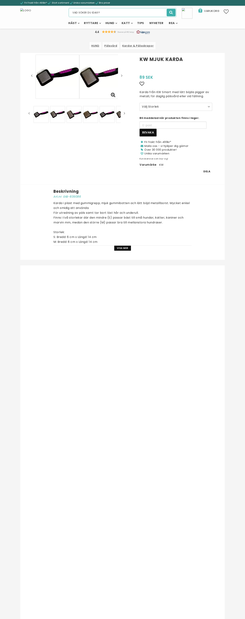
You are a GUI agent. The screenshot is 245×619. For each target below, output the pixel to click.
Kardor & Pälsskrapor (138, 46)
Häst (72, 23)
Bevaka (148, 132)
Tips (140, 23)
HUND (95, 46)
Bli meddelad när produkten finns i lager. (169, 118)
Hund (109, 23)
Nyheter (156, 23)
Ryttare (91, 23)
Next (121, 75)
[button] (208, 11)
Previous (31, 75)
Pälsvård (110, 46)
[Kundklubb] (187, 13)
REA (172, 23)
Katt (126, 23)
